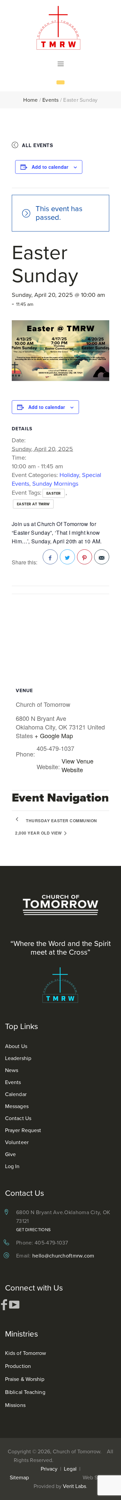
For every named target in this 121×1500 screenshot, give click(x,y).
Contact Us (18, 1118)
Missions (15, 1405)
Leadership (18, 1058)
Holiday (69, 475)
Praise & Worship (25, 1379)
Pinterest (84, 556)
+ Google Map (54, 735)
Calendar (16, 1094)
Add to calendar (50, 166)
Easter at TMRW (33, 504)
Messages (17, 1106)
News (11, 1070)
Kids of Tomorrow (25, 1353)
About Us (16, 1046)
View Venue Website (77, 765)
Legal (70, 1469)
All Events (37, 145)
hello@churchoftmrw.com (63, 1256)
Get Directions (33, 1229)
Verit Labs (74, 1486)
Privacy (49, 1469)
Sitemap (19, 1477)
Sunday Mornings (55, 483)
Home (30, 100)
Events (50, 100)
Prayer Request (23, 1130)
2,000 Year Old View (39, 833)
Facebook (50, 556)
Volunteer (17, 1142)
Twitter (67, 556)
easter (53, 493)
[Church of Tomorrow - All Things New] (60, 27)
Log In (12, 1166)
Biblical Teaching (25, 1392)
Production (18, 1366)
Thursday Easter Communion (61, 821)
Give (10, 1154)
